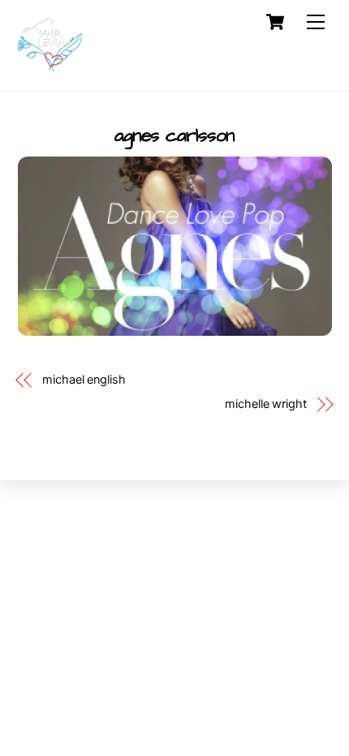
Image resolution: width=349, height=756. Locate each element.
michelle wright (266, 404)
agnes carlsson (174, 135)
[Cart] (275, 22)
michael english (84, 379)
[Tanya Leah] (50, 70)
